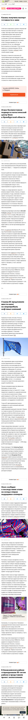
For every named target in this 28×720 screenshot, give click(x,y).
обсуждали (18, 464)
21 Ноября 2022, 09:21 (6, 14)
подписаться (14, 94)
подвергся (13, 252)
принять (22, 712)
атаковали (4, 625)
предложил (4, 457)
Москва (10, 4)
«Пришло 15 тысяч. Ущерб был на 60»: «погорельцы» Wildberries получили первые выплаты (14, 617)
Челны (2, 4)
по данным (8, 230)
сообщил (8, 213)
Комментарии (14, 102)
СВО (2, 288)
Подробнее (22, 709)
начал (10, 277)
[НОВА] (13, 8)
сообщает (16, 50)
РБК (15, 335)
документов (20, 417)
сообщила (15, 137)
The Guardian (11, 438)
